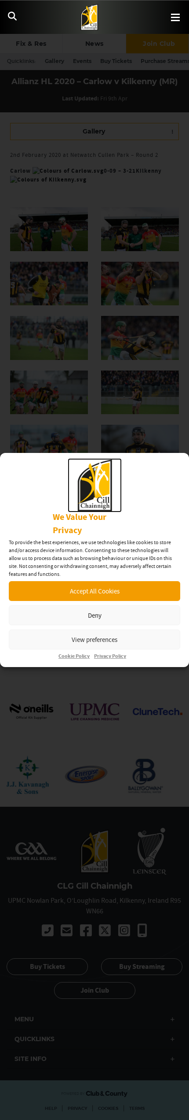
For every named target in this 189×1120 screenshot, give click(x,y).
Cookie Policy (74, 656)
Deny (95, 615)
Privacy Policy (110, 656)
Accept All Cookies (95, 591)
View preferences (94, 639)
